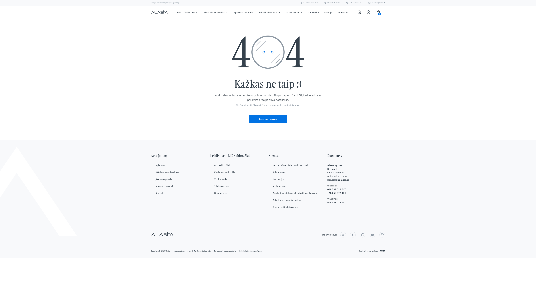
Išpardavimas (292, 12)
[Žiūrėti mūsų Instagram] (362, 234)
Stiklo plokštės (221, 186)
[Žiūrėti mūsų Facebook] (353, 234)
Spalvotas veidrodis (243, 12)
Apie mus (160, 165)
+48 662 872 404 (355, 3)
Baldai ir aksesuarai (268, 12)
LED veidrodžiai (222, 165)
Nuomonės (343, 12)
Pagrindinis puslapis (268, 119)
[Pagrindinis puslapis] (159, 13)
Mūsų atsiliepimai (164, 186)
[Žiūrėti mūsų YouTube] (372, 234)
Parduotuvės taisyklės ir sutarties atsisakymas (295, 193)
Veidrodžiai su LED (185, 12)
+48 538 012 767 (311, 3)
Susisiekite (313, 12)
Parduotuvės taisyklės (203, 251)
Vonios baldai (220, 179)
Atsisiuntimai (279, 186)
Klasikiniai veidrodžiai (214, 12)
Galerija (328, 12)
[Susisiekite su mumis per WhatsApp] (382, 234)
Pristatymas (279, 172)
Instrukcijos (278, 179)
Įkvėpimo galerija (163, 179)
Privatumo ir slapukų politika (287, 200)
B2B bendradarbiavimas (167, 172)
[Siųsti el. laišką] (343, 234)
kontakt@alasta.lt (378, 3)
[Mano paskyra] (369, 12)
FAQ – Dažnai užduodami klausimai (290, 165)
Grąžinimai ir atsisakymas (285, 207)
